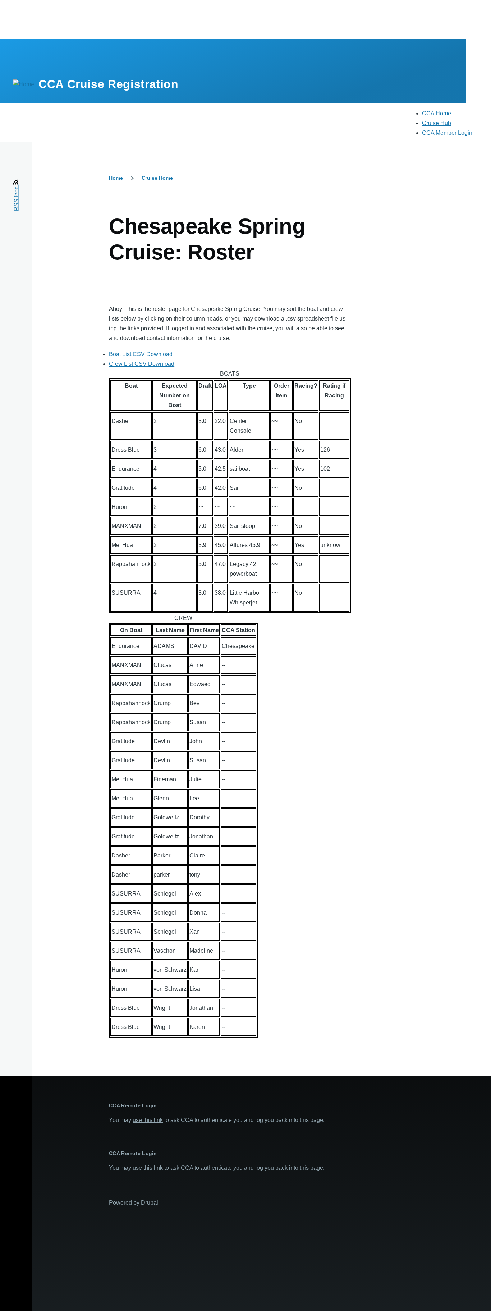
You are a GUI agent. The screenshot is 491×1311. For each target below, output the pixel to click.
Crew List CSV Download (141, 364)
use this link (148, 1120)
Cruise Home (157, 178)
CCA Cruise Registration (108, 84)
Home (116, 178)
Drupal (149, 1203)
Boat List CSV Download (141, 354)
